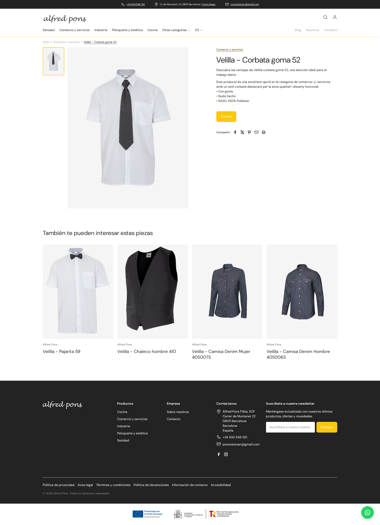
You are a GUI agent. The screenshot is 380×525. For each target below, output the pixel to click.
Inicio (46, 42)
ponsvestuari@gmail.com (245, 4)
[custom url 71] (367, 512)
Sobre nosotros (178, 412)
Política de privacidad (58, 485)
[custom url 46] (256, 132)
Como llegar (209, 4)
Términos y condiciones (113, 485)
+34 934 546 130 (135, 4)
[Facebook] (218, 454)
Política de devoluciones (151, 485)
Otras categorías (174, 30)
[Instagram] (225, 454)
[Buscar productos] (325, 17)
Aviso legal (85, 485)
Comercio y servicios (74, 30)
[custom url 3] (65, 19)
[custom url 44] (242, 132)
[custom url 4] (334, 17)
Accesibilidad (221, 485)
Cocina (152, 30)
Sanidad (49, 30)
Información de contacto (190, 485)
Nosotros (312, 30)
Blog (298, 30)
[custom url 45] (249, 132)
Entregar (327, 427)
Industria (100, 30)
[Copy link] (263, 132)
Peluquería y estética (127, 30)
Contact (226, 116)
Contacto (330, 30)
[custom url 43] (235, 132)
